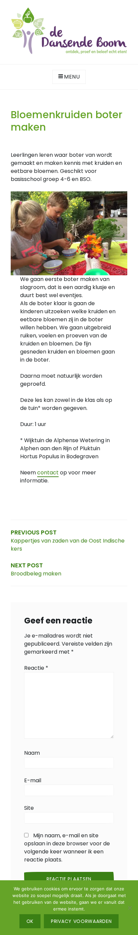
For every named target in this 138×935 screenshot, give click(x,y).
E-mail (32, 780)
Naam (32, 753)
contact (48, 472)
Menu (72, 77)
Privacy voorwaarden (81, 921)
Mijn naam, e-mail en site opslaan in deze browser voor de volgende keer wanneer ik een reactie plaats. (67, 847)
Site (29, 808)
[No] (129, 907)
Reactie (36, 668)
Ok (29, 921)
